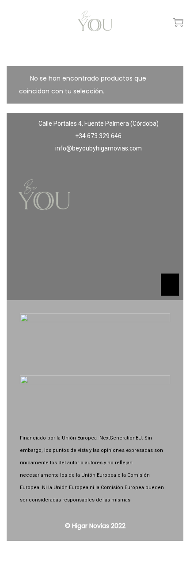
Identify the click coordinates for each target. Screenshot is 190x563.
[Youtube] (121, 250)
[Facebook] (69, 250)
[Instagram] (95, 250)
